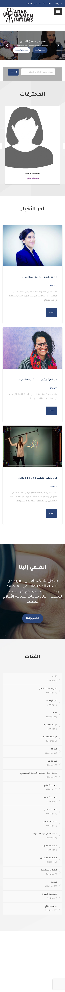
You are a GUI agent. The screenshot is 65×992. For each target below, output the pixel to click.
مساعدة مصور (50, 800)
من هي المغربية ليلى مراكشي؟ (39, 277)
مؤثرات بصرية (50, 727)
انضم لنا (47, 3)
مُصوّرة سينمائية (49, 872)
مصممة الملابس (48, 860)
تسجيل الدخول (34, 3)
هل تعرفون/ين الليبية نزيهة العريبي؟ (36, 380)
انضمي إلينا (32, 618)
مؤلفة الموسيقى (49, 739)
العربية (59, 4)
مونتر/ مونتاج (51, 908)
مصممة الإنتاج (50, 824)
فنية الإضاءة (51, 703)
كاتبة (51, 715)
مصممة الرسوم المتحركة (45, 836)
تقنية (52, 679)
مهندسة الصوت (49, 896)
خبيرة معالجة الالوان (47, 691)
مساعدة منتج (50, 812)
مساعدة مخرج (50, 787)
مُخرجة (51, 751)
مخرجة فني (51, 763)
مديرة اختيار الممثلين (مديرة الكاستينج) (38, 775)
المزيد (51, 312)
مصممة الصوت (49, 848)
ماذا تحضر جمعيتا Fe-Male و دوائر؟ (37, 478)
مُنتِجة (51, 884)
